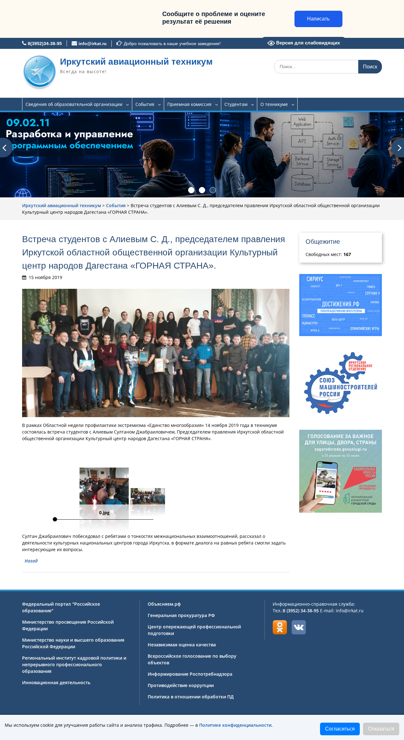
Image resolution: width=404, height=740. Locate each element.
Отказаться (381, 728)
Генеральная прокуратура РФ (181, 615)
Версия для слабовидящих (307, 42)
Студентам (235, 104)
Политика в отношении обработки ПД (191, 697)
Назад (31, 561)
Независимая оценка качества (182, 645)
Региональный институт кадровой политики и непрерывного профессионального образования (74, 664)
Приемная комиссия (189, 104)
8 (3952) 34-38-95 (301, 611)
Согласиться (340, 728)
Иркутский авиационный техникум (136, 62)
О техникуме (274, 104)
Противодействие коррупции (181, 685)
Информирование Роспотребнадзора (190, 674)
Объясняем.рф (164, 604)
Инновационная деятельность (56, 682)
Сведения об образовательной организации (74, 104)
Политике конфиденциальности (235, 725)
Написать (318, 18)
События (144, 104)
